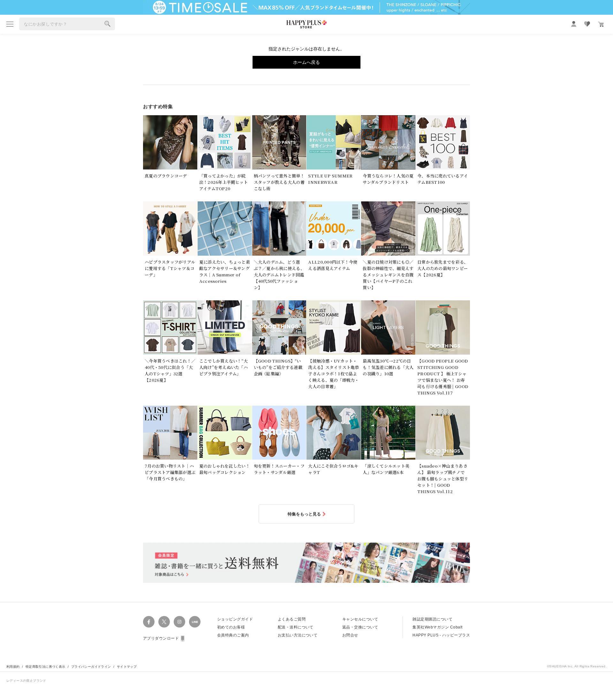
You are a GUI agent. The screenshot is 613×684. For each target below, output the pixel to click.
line (195, 622)
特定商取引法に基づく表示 (45, 666)
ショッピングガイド (235, 619)
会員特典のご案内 (233, 635)
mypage (573, 24)
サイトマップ (127, 666)
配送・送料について (296, 627)
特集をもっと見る (304, 514)
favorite (587, 24)
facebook (149, 622)
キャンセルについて (360, 619)
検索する (107, 24)
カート (600, 24)
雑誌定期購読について (432, 619)
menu (10, 24)
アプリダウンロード (161, 638)
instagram (179, 622)
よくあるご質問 (292, 619)
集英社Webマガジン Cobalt (437, 627)
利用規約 (13, 666)
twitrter (164, 622)
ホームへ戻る (306, 62)
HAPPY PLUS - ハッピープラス (441, 635)
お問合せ (350, 635)
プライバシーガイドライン (91, 666)
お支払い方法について (298, 635)
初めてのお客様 (231, 627)
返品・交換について (360, 627)
